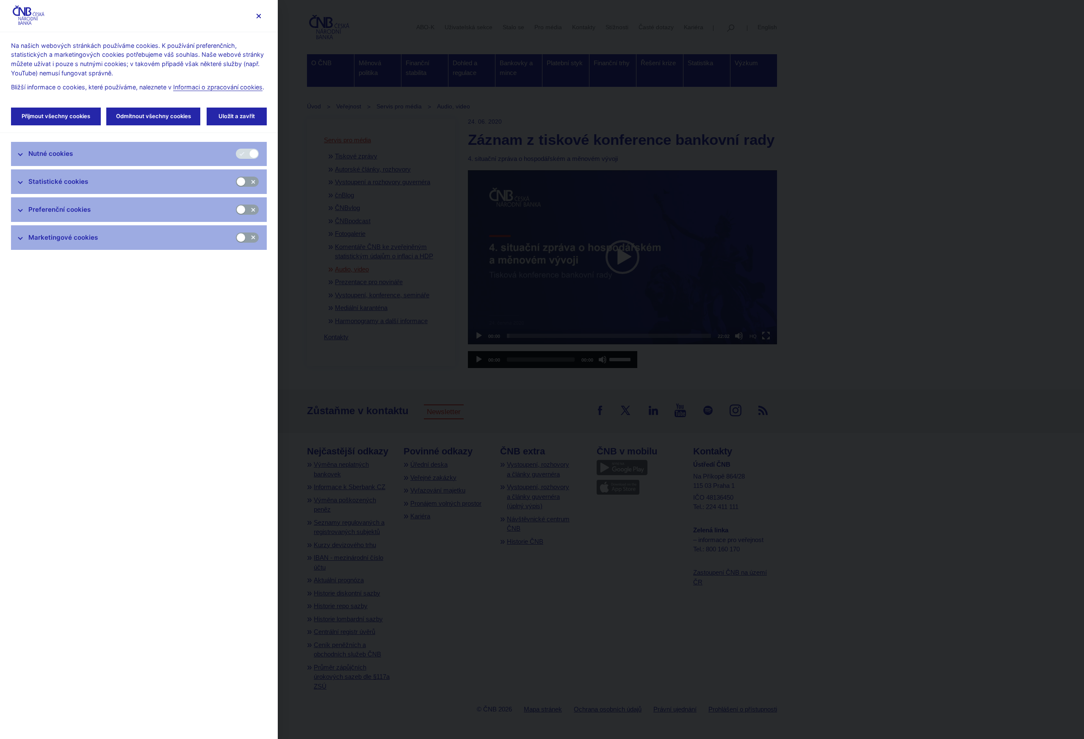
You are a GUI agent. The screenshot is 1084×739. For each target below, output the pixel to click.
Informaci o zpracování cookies (218, 87)
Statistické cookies (58, 181)
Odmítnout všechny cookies (153, 116)
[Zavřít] (258, 16)
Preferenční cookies (59, 209)
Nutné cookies (50, 153)
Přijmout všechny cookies (55, 116)
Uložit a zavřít (236, 116)
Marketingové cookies (63, 237)
